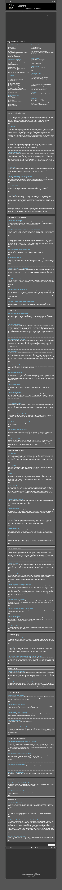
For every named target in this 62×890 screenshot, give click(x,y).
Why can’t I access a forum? (13, 84)
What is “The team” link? (36, 55)
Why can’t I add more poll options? (15, 81)
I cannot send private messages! (38, 59)
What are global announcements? (14, 101)
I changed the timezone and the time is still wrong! (18, 65)
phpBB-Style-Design (36, 874)
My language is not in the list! (13, 67)
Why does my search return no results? (39, 76)
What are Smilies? (11, 99)
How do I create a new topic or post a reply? (16, 76)
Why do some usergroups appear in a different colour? (42, 52)
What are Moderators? (36, 47)
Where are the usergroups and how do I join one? (41, 50)
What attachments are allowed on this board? (40, 93)
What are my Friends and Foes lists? (38, 67)
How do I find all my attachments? (38, 95)
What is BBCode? (11, 96)
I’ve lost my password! (12, 53)
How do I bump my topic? (13, 92)
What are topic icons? (12, 106)
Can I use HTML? (11, 97)
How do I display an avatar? (13, 69)
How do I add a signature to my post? (15, 79)
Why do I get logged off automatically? (15, 55)
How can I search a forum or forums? (38, 74)
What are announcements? (13, 103)
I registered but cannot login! (13, 50)
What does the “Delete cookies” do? (15, 56)
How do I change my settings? (14, 60)
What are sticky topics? (12, 104)
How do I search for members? (37, 78)
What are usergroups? (36, 48)
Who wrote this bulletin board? (37, 99)
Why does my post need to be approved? (16, 90)
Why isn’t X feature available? (37, 100)
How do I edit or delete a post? (14, 78)
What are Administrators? (36, 46)
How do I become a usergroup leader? (39, 51)
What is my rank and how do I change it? (16, 71)
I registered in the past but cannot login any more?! (18, 52)
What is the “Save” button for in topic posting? (17, 89)
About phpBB (10, 807)
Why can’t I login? (11, 51)
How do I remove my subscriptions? (38, 89)
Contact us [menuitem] (34, 847)
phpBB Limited (44, 804)
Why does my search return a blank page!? (40, 77)
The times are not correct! (13, 64)
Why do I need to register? (13, 46)
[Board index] (31, 5)
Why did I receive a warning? (13, 87)
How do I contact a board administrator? (39, 104)
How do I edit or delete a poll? (14, 83)
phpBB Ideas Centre (21, 814)
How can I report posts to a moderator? (15, 88)
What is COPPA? (11, 47)
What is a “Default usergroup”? (37, 53)
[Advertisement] (31, 29)
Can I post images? (12, 100)
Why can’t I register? (12, 48)
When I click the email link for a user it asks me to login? (19, 72)
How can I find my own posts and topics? (39, 79)
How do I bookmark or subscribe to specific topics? (41, 86)
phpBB (50, 261)
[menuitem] (7, 1)
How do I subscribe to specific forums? (39, 88)
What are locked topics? (12, 105)
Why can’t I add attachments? (14, 85)
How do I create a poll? (12, 80)
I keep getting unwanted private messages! (40, 60)
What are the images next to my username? (16, 68)
